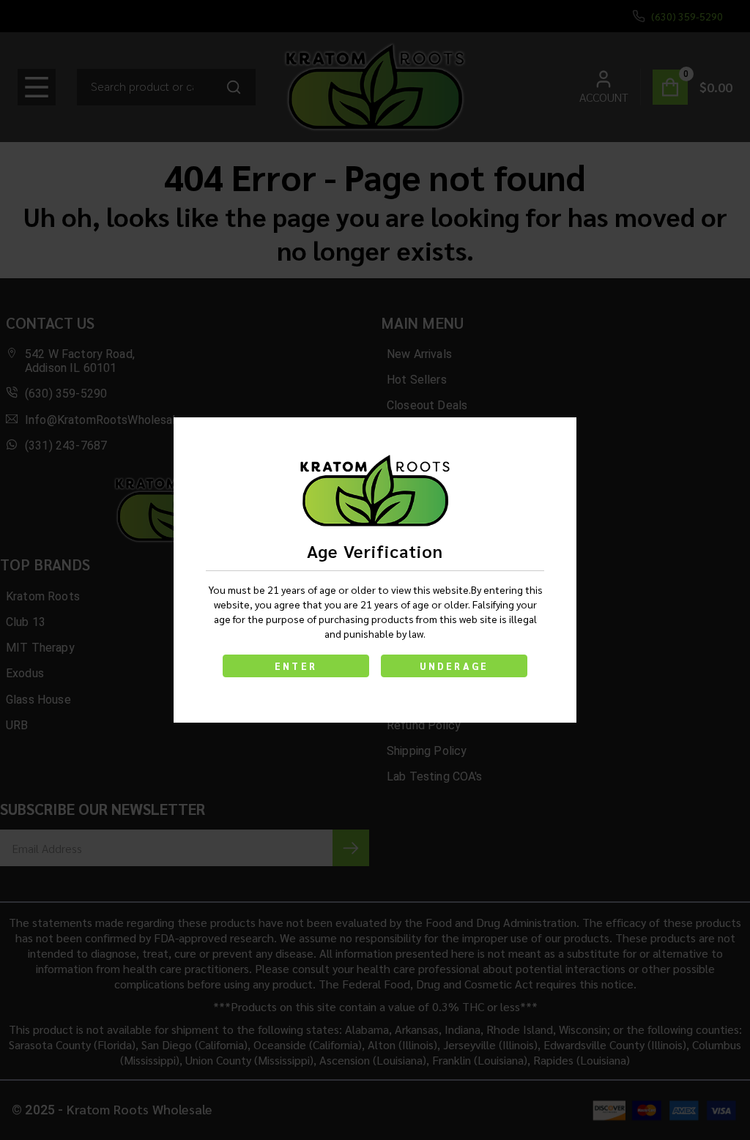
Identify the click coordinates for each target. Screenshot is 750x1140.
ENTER (296, 666)
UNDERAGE (454, 666)
